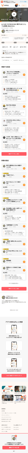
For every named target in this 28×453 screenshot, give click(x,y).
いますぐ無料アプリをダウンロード (14, 375)
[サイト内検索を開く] (19, 5)
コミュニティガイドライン (6, 417)
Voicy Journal (16, 427)
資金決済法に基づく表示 (6, 421)
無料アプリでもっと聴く (14, 153)
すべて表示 (24, 35)
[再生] (24, 75)
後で (14, 451)
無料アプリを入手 (14, 447)
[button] (14, 14)
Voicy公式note (16, 429)
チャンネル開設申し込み (6, 427)
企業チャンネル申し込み (6, 429)
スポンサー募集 (4, 431)
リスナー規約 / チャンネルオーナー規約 (8, 413)
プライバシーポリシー (5, 415)
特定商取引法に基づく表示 (6, 419)
